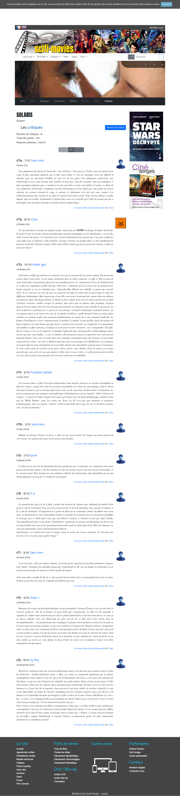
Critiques (20, 763)
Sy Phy (34, 660)
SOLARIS (79, 230)
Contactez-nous (136, 771)
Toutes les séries (62, 752)
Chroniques (59, 781)
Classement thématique (65, 763)
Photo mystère (23, 766)
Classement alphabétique (66, 756)
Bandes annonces (24, 759)
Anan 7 (34, 597)
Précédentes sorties (25, 756)
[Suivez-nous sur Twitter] (100, 752)
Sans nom (37, 160)
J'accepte (166, 4)
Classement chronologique (67, 759)
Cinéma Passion (136, 749)
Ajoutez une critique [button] (115, 127)
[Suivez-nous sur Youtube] (107, 752)
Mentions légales (137, 768)
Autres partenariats (138, 756)
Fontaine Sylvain (41, 372)
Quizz (19, 777)
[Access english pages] (24, 27)
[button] (28, 57)
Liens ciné (21, 770)
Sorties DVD (60, 774)
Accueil (19, 749)
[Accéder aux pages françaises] (18, 27)
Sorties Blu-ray (61, 778)
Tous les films (60, 749)
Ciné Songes (135, 752)
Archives (20, 773)
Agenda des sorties (25, 752)
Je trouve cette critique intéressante (89, 207)
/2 (71, 149)
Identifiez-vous (156, 28)
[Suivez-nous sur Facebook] (94, 752)
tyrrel (33, 455)
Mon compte (22, 784)
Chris (34, 219)
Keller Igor (39, 264)
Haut (111, 207)
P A (32, 493)
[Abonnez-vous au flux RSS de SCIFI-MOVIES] (113, 752)
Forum (19, 780)
